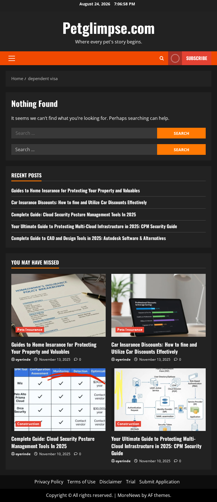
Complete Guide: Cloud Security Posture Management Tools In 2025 (73, 214)
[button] (12, 58)
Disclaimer (110, 482)
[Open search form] (162, 58)
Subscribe (196, 58)
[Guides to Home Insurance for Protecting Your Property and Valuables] (58, 305)
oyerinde (23, 359)
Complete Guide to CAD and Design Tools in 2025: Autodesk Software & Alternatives (88, 238)
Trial (130, 482)
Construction (28, 423)
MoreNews (129, 495)
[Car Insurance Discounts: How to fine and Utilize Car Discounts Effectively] (158, 305)
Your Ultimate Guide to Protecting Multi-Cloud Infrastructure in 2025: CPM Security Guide (94, 226)
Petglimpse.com (108, 27)
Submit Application (159, 482)
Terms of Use (81, 482)
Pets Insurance (29, 329)
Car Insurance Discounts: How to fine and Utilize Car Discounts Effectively (79, 202)
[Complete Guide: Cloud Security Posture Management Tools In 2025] (58, 399)
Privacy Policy (48, 482)
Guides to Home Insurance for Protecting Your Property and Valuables (75, 190)
